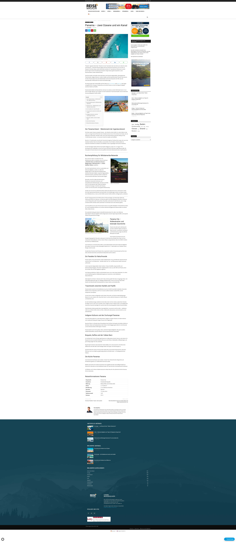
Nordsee (147, 126)
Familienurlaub (136, 126)
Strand (142, 128)
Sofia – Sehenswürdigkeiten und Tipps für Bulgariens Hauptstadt (140, 99)
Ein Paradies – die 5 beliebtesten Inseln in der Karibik (104, 454)
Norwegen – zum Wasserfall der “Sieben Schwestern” (139, 93)
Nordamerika (90, 20)
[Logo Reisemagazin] (95, 6)
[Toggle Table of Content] (100, 97)
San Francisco (112, 83)
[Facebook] (146, 1)
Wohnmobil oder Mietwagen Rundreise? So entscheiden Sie (140, 104)
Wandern (134, 131)
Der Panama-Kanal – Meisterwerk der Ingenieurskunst (93, 99)
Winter (139, 131)
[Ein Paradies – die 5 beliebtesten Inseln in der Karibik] (90, 456)
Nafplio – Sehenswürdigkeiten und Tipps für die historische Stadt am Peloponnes (141, 114)
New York (119, 83)
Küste (142, 126)
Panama (95, 20)
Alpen (133, 124)
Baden (142, 124)
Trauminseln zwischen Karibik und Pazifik (94, 111)
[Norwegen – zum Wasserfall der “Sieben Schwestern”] (90, 428)
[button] (147, 17)
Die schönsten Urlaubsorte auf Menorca (102, 460)
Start (86, 20)
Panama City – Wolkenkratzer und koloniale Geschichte (94, 106)
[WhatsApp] (95, 30)
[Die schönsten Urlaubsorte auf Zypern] (90, 450)
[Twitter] (150, 1)
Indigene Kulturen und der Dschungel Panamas (92, 115)
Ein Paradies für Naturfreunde (93, 109)
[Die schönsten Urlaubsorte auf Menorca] (90, 462)
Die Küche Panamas (91, 121)
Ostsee (134, 128)
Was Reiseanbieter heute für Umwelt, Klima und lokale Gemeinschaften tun (118, 401)
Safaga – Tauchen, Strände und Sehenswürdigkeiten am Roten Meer (139, 109)
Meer (144, 126)
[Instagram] (148, 1)
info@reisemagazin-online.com (110, 507)
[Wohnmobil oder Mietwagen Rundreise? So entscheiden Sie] (90, 439)
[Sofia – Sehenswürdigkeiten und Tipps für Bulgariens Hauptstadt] (90, 433)
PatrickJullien (89, 27)
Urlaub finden (229, 539)
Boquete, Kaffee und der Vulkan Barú (93, 118)
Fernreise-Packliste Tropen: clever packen (93, 400)
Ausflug (137, 124)
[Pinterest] (92, 30)
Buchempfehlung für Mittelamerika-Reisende (94, 103)
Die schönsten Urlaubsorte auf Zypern (102, 448)
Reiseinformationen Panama (92, 123)
